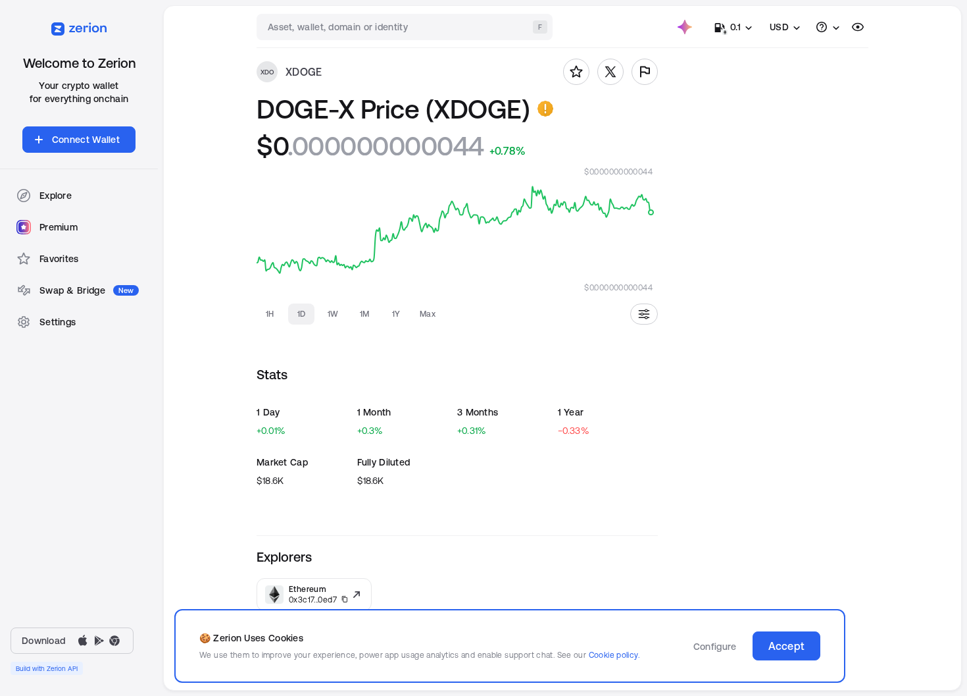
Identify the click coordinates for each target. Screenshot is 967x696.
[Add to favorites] (576, 72)
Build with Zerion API (47, 668)
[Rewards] (684, 27)
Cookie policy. (614, 655)
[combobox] (406, 27)
